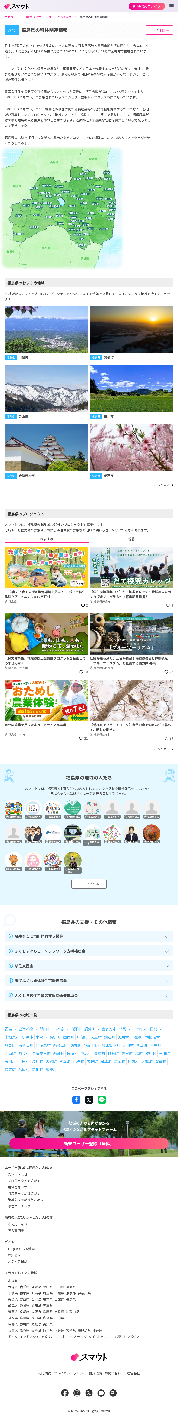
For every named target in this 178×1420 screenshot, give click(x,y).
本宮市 (41, 1037)
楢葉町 (105, 1061)
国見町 (68, 1037)
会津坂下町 (111, 1045)
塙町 (139, 1053)
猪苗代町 (91, 1045)
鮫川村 (150, 1053)
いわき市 (60, 1029)
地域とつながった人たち (25, 1199)
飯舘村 (51, 1069)
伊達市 (27, 1037)
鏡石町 (109, 1037)
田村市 (155, 1029)
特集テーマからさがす (24, 1193)
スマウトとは (17, 1174)
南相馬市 (12, 1037)
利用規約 (44, 1373)
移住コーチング (19, 1206)
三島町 (155, 1045)
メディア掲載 (17, 1261)
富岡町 (119, 1061)
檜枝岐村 (152, 1037)
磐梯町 (76, 1045)
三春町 (64, 1061)
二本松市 (140, 1029)
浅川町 (37, 1061)
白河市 (76, 1029)
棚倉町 (113, 1053)
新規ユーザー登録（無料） (89, 1143)
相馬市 (124, 1029)
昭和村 (23, 1053)
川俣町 (82, 1037)
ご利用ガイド (17, 1224)
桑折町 (54, 1037)
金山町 (10, 1053)
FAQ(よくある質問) (22, 1248)
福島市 (10, 1029)
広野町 (92, 1061)
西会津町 (60, 1045)
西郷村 (58, 1053)
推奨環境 (95, 1373)
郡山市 (45, 1029)
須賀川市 (91, 1029)
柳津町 (141, 1045)
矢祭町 (127, 1053)
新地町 (37, 1069)
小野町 (78, 1061)
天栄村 (123, 1037)
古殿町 (51, 1061)
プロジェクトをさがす (24, 1180)
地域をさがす (17, 1187)
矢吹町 (99, 1053)
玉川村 (10, 1061)
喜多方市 (109, 1029)
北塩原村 (43, 1045)
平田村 (23, 1061)
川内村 (133, 1061)
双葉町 (160, 1061)
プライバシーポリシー (70, 1373)
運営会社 (133, 1373)
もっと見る (91, 884)
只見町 (10, 1045)
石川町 (164, 1053)
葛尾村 (23, 1069)
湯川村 (128, 1045)
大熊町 (147, 1061)
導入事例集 (16, 1230)
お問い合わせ (114, 1373)
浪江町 (10, 1069)
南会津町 (25, 1045)
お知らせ (14, 1255)
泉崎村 (72, 1053)
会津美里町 (41, 1053)
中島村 (86, 1053)
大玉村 (96, 1037)
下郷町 (137, 1037)
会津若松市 (27, 1029)
